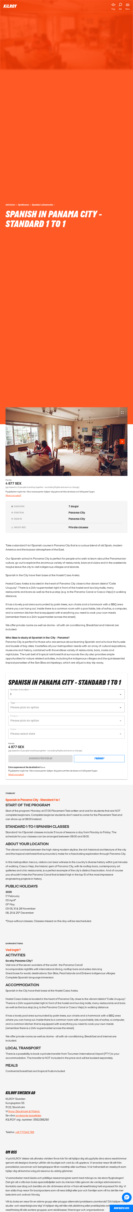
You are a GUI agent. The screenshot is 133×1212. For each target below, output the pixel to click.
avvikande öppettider (28, 1115)
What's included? (13, 495)
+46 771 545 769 (24, 1132)
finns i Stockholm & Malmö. (24, 1111)
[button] (66, 694)
